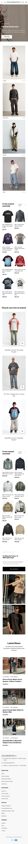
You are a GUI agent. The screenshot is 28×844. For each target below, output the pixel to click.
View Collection (14, 569)
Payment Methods (5, 805)
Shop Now (7, 36)
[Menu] (1, 2)
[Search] (5, 2)
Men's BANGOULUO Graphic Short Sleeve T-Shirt (7, 226)
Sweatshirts (4, 828)
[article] (14, 671)
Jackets (3, 823)
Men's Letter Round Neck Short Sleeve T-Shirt (7, 293)
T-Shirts (3, 830)
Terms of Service (5, 796)
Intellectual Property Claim (7, 810)
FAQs (2, 773)
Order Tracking (5, 776)
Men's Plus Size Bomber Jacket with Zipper (7, 517)
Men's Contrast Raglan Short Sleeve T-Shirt (19, 248)
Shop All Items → (20, 205)
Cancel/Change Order (6, 808)
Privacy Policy (4, 793)
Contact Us (4, 783)
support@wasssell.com (9, 762)
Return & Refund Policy (7, 781)
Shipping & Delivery (6, 778)
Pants (2, 825)
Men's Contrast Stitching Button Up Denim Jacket (19, 474)
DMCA (3, 813)
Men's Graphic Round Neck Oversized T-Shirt (7, 271)
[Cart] (26, 2)
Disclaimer (3, 816)
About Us (3, 791)
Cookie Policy (4, 798)
